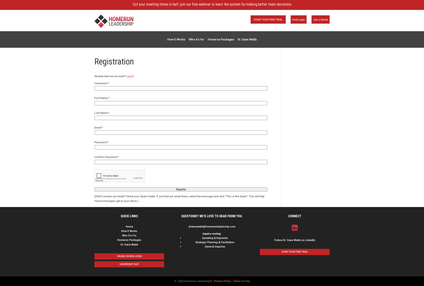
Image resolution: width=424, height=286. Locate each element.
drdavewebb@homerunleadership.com (212, 226)
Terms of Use (241, 281)
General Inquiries (215, 246)
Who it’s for (196, 39)
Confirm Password (106, 157)
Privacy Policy (222, 281)
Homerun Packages (221, 39)
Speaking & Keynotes (215, 238)
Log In (130, 76)
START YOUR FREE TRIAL (268, 19)
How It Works (176, 39)
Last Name (101, 112)
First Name (101, 98)
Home (129, 226)
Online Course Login (129, 256)
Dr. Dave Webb (247, 39)
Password (101, 142)
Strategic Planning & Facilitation (214, 242)
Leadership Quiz (129, 264)
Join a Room (320, 19)
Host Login (298, 19)
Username (101, 83)
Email (98, 127)
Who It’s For (129, 235)
